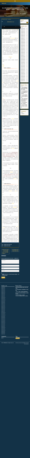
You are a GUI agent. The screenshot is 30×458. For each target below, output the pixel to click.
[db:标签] (17, 338)
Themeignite (24, 342)
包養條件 (12, 118)
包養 (3, 98)
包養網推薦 (3, 66)
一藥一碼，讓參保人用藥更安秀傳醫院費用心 (24, 96)
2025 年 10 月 (23, 42)
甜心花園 (12, 148)
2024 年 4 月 (3, 322)
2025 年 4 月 (23, 51)
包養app (15, 178)
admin (10, 19)
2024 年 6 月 (23, 65)
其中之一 (23, 113)
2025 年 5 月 (23, 49)
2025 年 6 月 (23, 48)
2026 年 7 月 (23, 29)
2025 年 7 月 (23, 46)
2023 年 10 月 (23, 76)
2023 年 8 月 (23, 79)
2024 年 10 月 (23, 59)
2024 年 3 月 (23, 69)
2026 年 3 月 (23, 35)
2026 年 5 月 (23, 32)
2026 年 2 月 (23, 36)
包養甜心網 (10, 56)
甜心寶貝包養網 (12, 38)
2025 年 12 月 (23, 39)
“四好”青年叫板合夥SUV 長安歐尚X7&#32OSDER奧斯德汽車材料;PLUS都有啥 (24, 105)
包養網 (13, 203)
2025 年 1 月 (23, 55)
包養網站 (11, 172)
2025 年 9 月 (3, 301)
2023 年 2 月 (23, 80)
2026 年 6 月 (23, 31)
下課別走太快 (3, 3)
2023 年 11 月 (23, 75)
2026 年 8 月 (23, 28)
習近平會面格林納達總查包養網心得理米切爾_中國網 (24, 88)
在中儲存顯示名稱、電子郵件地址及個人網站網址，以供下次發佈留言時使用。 (10, 275)
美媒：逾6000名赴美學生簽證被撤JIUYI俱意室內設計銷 (24, 100)
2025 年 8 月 (23, 45)
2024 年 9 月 (3, 316)
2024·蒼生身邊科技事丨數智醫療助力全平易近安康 (24, 92)
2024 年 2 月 (23, 70)
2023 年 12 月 (23, 73)
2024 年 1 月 (23, 72)
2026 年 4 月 (23, 34)
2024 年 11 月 (23, 58)
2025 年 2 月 (23, 53)
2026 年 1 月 (23, 38)
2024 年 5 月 (23, 66)
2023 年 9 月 (23, 77)
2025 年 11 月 (23, 41)
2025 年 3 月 (23, 52)
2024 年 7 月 (23, 63)
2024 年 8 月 (23, 62)
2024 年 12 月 (23, 56)
